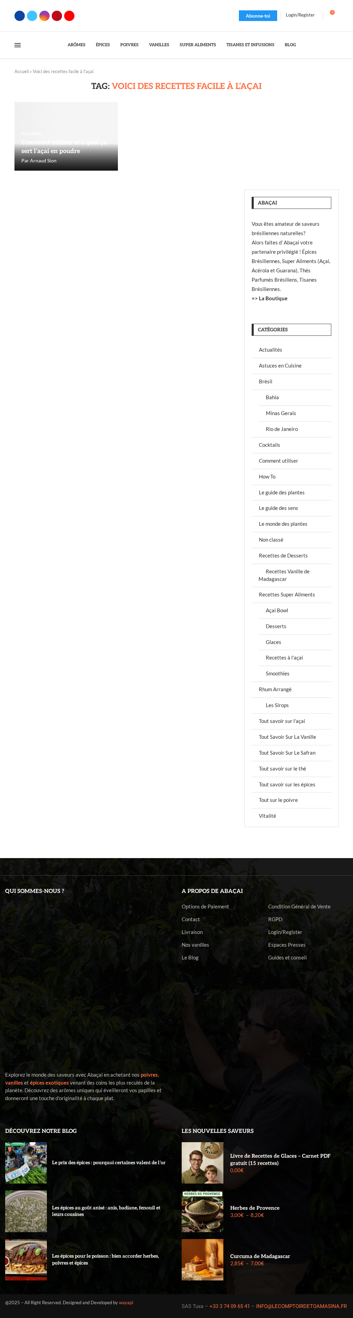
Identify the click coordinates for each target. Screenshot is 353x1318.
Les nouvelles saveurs (218, 1131)
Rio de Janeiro (282, 429)
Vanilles (159, 45)
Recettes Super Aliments (287, 594)
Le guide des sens (278, 508)
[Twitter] (32, 16)
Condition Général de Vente (299, 906)
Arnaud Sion (43, 160)
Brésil (265, 381)
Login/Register (285, 932)
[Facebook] (19, 16)
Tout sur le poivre (278, 800)
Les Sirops (277, 705)
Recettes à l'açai (284, 657)
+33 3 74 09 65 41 (230, 1306)
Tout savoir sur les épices (287, 784)
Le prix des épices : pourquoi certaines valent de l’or (108, 1163)
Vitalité (267, 816)
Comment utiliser (278, 460)
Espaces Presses (287, 944)
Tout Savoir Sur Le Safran (287, 752)
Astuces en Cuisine (280, 365)
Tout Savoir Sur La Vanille (287, 737)
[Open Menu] (17, 45)
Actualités (270, 349)
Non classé (271, 539)
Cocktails (269, 445)
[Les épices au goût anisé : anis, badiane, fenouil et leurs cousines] (26, 1211)
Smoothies (278, 673)
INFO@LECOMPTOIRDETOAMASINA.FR (301, 1306)
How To (267, 476)
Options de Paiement (205, 906)
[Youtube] (69, 16)
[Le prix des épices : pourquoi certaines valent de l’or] (26, 1163)
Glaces (273, 642)
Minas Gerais (281, 413)
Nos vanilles (195, 944)
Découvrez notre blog (41, 1131)
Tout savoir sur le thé (282, 768)
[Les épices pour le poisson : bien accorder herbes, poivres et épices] (26, 1260)
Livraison (192, 932)
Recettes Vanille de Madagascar (284, 575)
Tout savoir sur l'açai (282, 721)
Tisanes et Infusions (250, 45)
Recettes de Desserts (283, 555)
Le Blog (190, 957)
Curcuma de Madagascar (260, 1256)
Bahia (272, 397)
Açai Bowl (277, 610)
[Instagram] (44, 16)
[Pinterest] (57, 16)
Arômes (76, 45)
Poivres (129, 45)
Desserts (276, 626)
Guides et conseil (287, 957)
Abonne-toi (258, 16)
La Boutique (273, 298)
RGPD (275, 919)
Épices (103, 45)
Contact (191, 919)
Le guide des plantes (282, 492)
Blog (290, 45)
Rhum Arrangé (275, 689)
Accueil (21, 71)
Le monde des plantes (283, 524)
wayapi (126, 1302)
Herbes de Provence (255, 1208)
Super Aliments (198, 45)
